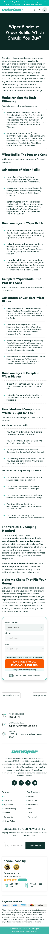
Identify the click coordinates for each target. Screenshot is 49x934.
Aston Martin (33, 804)
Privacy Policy (9, 821)
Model (8, 633)
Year (7, 644)
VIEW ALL (23, 880)
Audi (30, 808)
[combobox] (24, 627)
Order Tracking (10, 808)
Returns (7, 812)
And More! (32, 817)
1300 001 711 (14, 717)
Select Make (11, 622)
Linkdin (28, 783)
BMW (30, 812)
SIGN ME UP (35, 845)
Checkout (8, 800)
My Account (8, 804)
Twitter (34, 783)
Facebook (14, 783)
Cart (38, 10)
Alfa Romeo (33, 800)
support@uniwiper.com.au (23, 725)
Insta (21, 783)
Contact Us (8, 817)
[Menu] (44, 9)
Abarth (31, 796)
